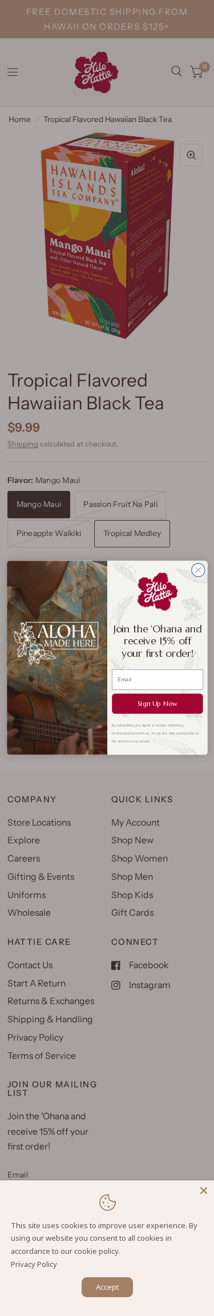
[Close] (203, 1190)
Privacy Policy (34, 1264)
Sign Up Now (157, 704)
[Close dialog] (197, 569)
